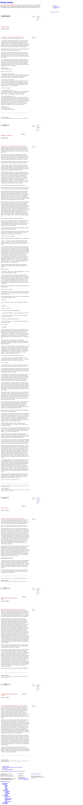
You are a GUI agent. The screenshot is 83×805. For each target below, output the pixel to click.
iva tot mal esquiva (6, 766)
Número (14, 771)
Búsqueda (10, 771)
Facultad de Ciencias (7, 794)
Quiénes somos (5, 790)
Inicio (7, 771)
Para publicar (5, 802)
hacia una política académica (8, 769)
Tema (6, 786)
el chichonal (5, 768)
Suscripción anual (8, 798)
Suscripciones (5, 795)
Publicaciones (5, 783)
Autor (6, 788)
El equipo (7, 792)
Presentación (7, 791)
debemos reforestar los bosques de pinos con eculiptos (12, 767)
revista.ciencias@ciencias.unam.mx (23, 778)
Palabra (6, 785)
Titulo (6, 787)
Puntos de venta (8, 801)
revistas (17, 771)
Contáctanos (5, 803)
